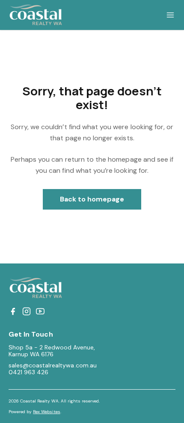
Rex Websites (46, 411)
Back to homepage (92, 199)
